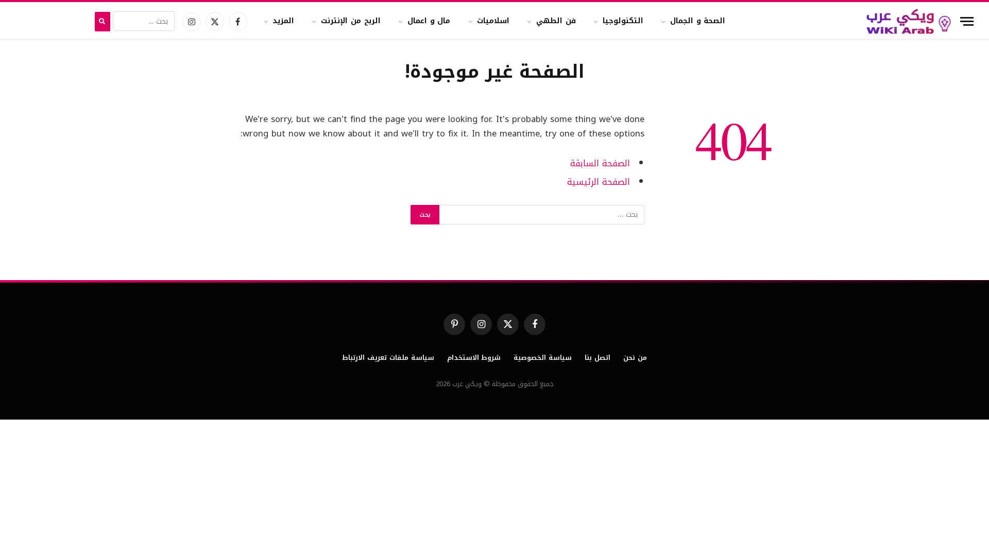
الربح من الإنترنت (351, 21)
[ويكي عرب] (908, 21)
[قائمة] (967, 21)
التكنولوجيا (623, 21)
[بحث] (102, 21)
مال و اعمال (429, 21)
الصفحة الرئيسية (598, 182)
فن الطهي (556, 21)
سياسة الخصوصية (543, 357)
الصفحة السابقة (600, 163)
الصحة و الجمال (698, 21)
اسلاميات (493, 21)
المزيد (283, 21)
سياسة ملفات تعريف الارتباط (388, 357)
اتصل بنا (597, 357)
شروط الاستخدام (474, 357)
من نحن (635, 357)
